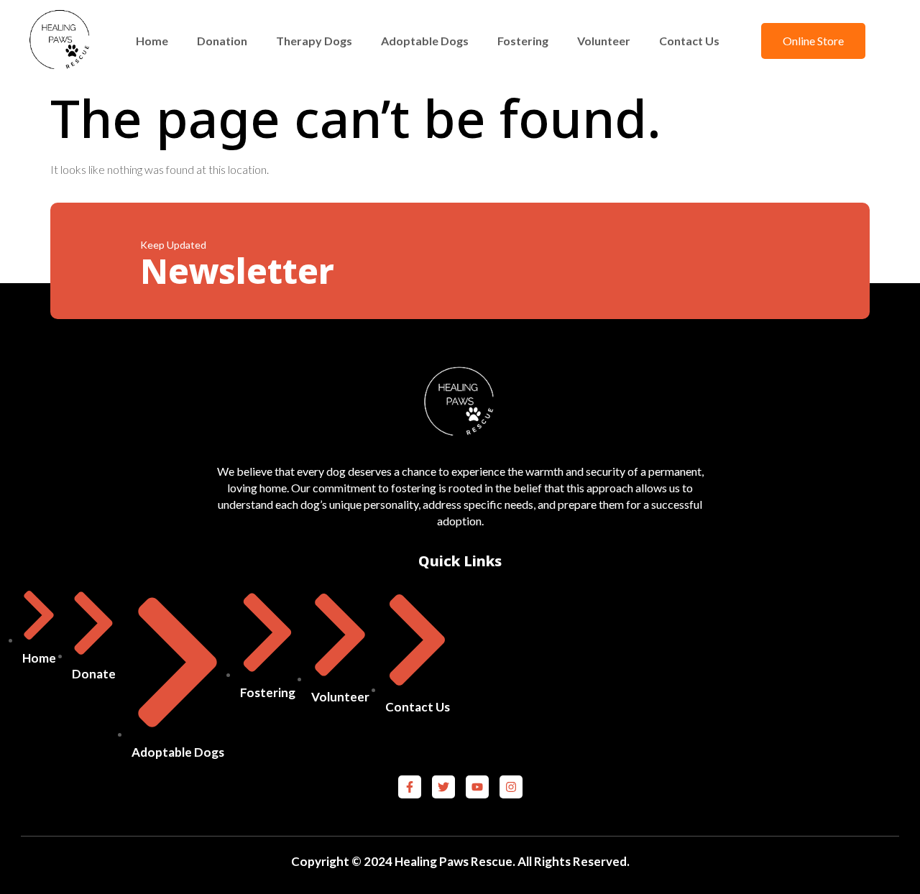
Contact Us (689, 40)
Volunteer (603, 40)
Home (152, 40)
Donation (222, 40)
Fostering (522, 40)
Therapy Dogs (314, 40)
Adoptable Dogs (425, 40)
